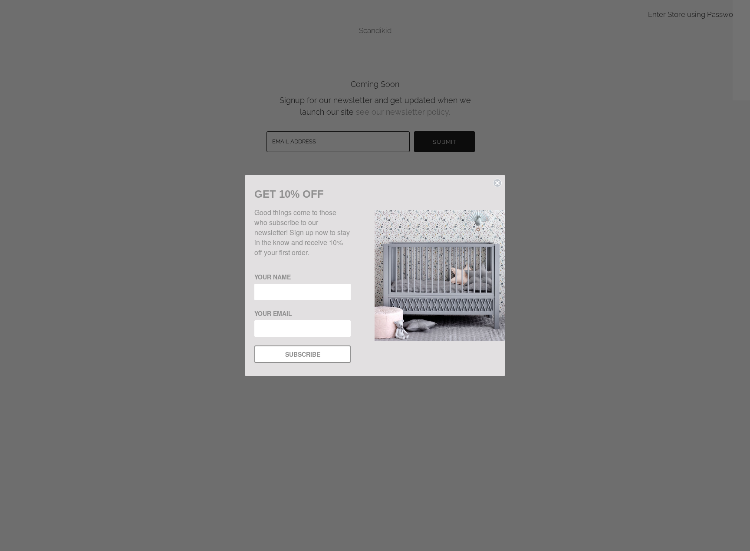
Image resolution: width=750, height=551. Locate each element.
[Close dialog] (497, 183)
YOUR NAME (272, 276)
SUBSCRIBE (302, 354)
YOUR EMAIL (273, 313)
